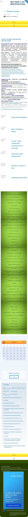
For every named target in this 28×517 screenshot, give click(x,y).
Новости (14, 22)
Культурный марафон (19, 117)
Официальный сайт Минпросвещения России (11, 442)
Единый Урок (14, 309)
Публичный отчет (14, 250)
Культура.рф (6, 400)
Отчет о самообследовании (14, 211)
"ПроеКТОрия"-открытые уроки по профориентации (12, 429)
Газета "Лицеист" (14, 244)
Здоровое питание (14, 197)
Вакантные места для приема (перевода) (14, 315)
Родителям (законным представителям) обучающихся (14, 268)
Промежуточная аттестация (14, 202)
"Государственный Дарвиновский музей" (13, 103)
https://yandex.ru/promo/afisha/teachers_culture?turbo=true (12, 109)
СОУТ (14, 304)
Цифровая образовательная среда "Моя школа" (14, 329)
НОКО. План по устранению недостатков (14, 258)
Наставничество (14, 239)
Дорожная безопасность (14, 233)
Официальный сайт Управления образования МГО (12, 415)
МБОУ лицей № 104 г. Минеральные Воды (17, 3)
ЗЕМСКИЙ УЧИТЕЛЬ (14, 326)
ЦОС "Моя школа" (14, 394)
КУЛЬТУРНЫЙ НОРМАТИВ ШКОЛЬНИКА (14, 301)
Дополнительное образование (14, 280)
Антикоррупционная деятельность (14, 247)
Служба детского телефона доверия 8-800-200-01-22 (14, 312)
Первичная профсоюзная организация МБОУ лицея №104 (14, 295)
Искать (18, 14)
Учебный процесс (14, 219)
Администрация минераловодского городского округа (13, 418)
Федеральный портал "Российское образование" (12, 405)
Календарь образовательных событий (14, 261)
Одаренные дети (14, 242)
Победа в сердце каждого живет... (14, 216)
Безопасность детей (14, 332)
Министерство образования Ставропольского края (12, 423)
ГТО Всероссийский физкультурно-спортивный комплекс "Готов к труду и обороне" (14, 272)
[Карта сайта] (4, 11)
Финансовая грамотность (14, 264)
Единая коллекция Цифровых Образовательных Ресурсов (13, 412)
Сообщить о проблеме (13, 505)
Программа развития (14, 208)
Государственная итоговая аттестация (14, 199)
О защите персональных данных (14, 253)
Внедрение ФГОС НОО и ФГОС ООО (14, 222)
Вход (14, 376)
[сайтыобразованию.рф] (26, 2)
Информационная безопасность (14, 291)
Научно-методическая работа (14, 236)
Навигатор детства (14, 391)
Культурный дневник (5, 76)
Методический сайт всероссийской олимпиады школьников (13, 420)
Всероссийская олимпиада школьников (14, 194)
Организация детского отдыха (14, 275)
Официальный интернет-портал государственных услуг (13, 397)
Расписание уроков (14, 230)
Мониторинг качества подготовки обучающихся (14, 225)
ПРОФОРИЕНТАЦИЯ (14, 323)
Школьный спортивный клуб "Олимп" (14, 286)
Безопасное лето (14, 277)
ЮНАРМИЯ (14, 283)
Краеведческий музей (19, 177)
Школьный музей (14, 318)
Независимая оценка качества (14, 256)
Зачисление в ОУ (14, 205)
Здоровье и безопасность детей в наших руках (14, 298)
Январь (23, 341)
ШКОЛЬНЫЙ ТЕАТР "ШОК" (14, 289)
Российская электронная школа (9, 426)
